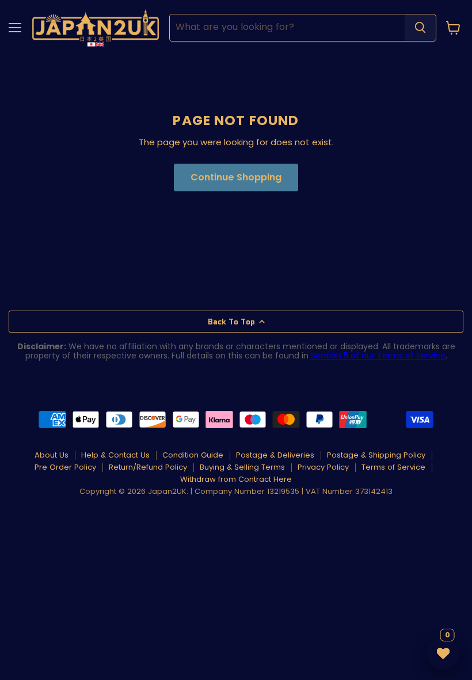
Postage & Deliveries (275, 454)
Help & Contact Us (115, 454)
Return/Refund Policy (148, 467)
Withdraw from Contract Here (236, 479)
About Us (51, 454)
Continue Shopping (236, 177)
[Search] (420, 27)
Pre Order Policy (65, 467)
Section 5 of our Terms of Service (378, 355)
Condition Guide (192, 454)
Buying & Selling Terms (242, 467)
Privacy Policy (323, 467)
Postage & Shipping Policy (376, 454)
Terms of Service (393, 467)
